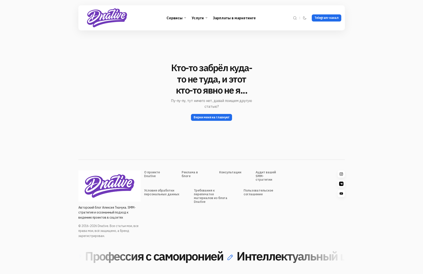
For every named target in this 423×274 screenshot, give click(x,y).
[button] (295, 17)
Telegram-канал (326, 18)
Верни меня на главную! (211, 117)
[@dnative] (341, 183)
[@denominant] (341, 174)
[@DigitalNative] (341, 193)
